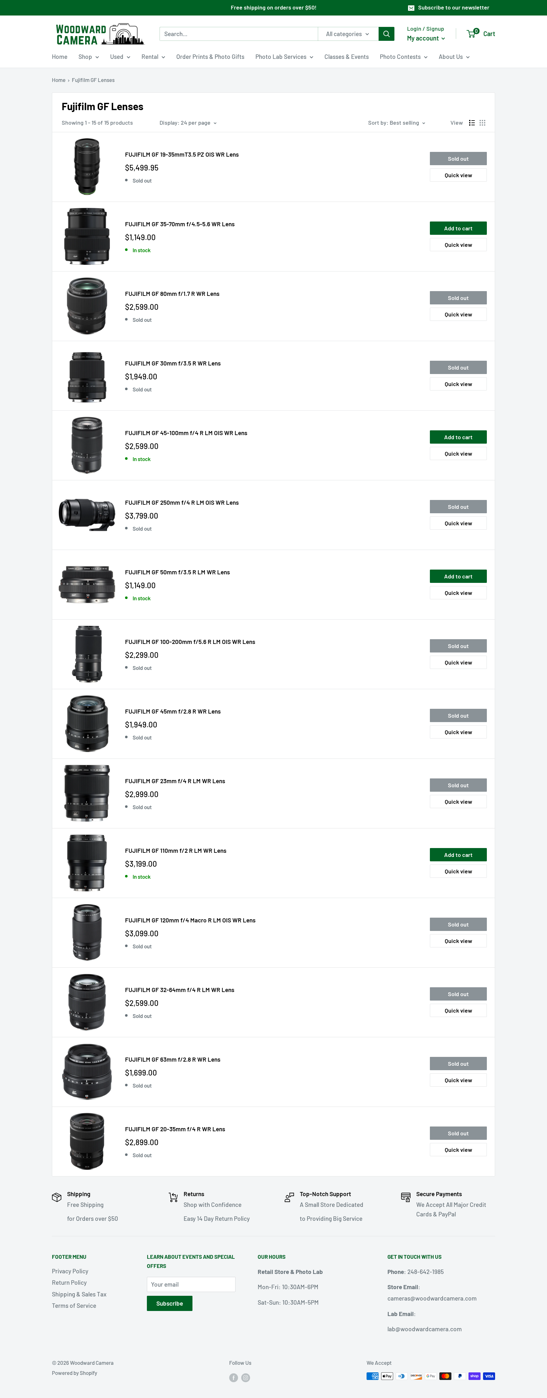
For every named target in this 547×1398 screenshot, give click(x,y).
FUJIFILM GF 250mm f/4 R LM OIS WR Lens (182, 502)
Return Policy (69, 1282)
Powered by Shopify (74, 1373)
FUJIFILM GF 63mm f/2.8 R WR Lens (172, 1059)
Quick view (458, 175)
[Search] (386, 34)
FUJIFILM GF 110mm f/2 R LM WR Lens (175, 850)
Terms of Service (74, 1305)
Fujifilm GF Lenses (93, 80)
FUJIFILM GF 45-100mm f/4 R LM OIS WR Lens (186, 432)
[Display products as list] (472, 123)
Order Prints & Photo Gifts (210, 56)
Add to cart (458, 228)
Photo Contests (400, 56)
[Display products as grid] (482, 123)
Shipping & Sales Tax (79, 1294)
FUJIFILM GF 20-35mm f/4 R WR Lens (175, 1129)
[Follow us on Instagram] (245, 1377)
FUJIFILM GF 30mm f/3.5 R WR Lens (173, 363)
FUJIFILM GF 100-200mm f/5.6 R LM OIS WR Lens (190, 641)
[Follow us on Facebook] (233, 1377)
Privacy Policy (70, 1271)
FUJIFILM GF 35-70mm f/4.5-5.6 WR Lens (180, 224)
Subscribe (169, 1303)
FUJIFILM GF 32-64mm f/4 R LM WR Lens (179, 989)
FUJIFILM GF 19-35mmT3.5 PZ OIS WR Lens (182, 154)
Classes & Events (346, 56)
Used (116, 56)
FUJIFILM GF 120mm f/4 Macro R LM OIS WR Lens (190, 920)
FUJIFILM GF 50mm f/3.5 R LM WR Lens (177, 572)
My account (423, 37)
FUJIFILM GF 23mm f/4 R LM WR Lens (175, 780)
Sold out (458, 158)
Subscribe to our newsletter (453, 7)
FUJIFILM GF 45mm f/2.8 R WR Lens (173, 711)
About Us (451, 56)
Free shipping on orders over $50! (274, 7)
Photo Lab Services (280, 56)
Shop (85, 56)
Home (59, 56)
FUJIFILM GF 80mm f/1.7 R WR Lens (172, 293)
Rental (149, 56)
